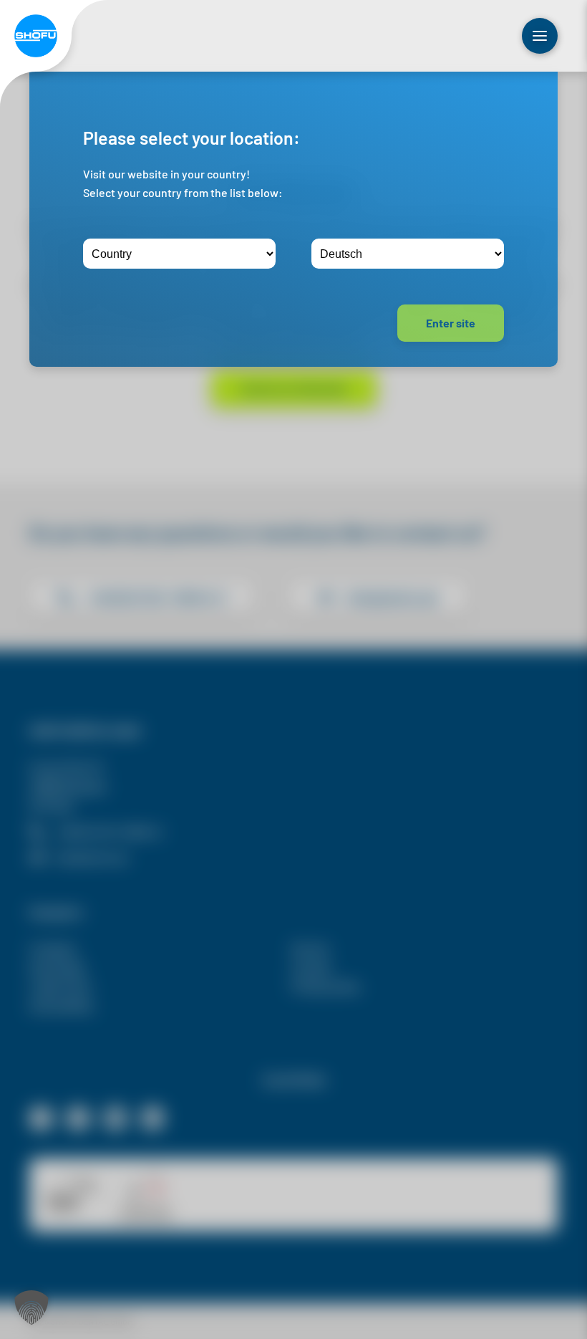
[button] (31, 1307)
